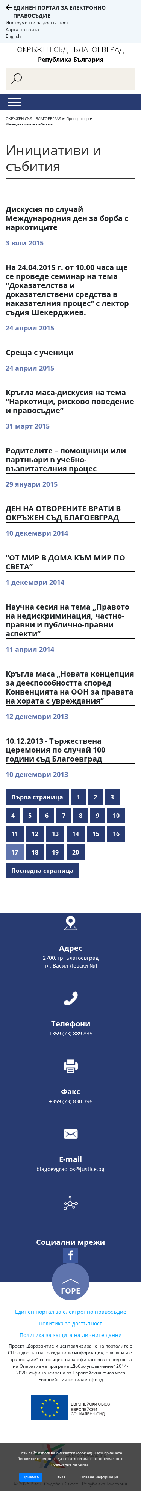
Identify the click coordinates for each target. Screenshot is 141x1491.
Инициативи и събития (29, 124)
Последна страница (42, 871)
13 (55, 834)
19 (55, 852)
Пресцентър (77, 118)
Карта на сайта (22, 29)
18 (35, 852)
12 (35, 834)
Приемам (31, 1476)
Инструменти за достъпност (37, 22)
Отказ (60, 1476)
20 (75, 852)
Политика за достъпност (70, 1323)
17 (14, 852)
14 (75, 834)
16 (116, 834)
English (13, 36)
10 (116, 815)
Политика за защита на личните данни (71, 1335)
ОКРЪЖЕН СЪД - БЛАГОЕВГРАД (33, 118)
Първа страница (37, 797)
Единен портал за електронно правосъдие (70, 1311)
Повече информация (99, 1476)
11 (14, 834)
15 (95, 834)
